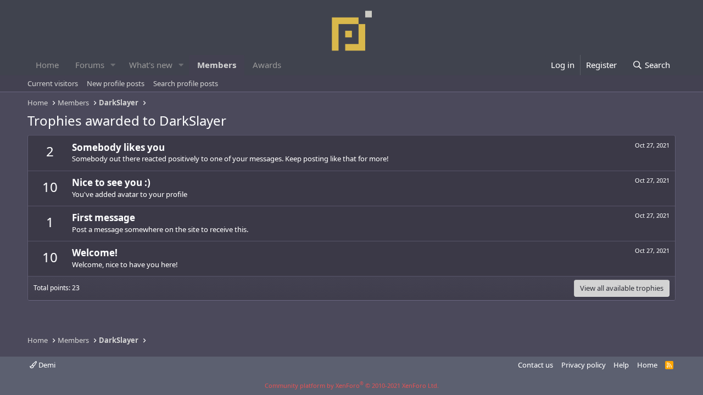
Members (216, 64)
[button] (113, 65)
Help (621, 365)
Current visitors (52, 83)
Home (47, 64)
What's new (150, 64)
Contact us (535, 365)
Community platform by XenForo (352, 385)
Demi (46, 365)
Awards (267, 64)
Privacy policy (583, 365)
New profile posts (115, 83)
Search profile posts (185, 83)
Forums (89, 64)
